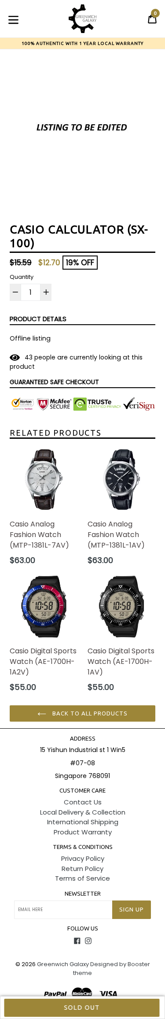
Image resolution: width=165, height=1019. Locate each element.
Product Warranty (83, 832)
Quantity (21, 277)
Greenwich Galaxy (63, 964)
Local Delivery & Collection (82, 812)
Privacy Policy (82, 858)
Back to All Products (89, 713)
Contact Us (83, 802)
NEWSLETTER (83, 893)
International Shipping (82, 821)
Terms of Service (82, 878)
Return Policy (82, 868)
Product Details (38, 318)
